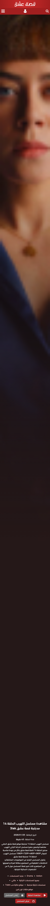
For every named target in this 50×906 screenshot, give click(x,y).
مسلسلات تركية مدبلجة (36, 885)
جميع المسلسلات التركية (29, 880)
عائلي (13, 880)
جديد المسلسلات (16, 875)
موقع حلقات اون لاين (24, 889)
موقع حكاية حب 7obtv (14, 885)
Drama (30, 875)
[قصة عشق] (25, 4)
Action (39, 875)
